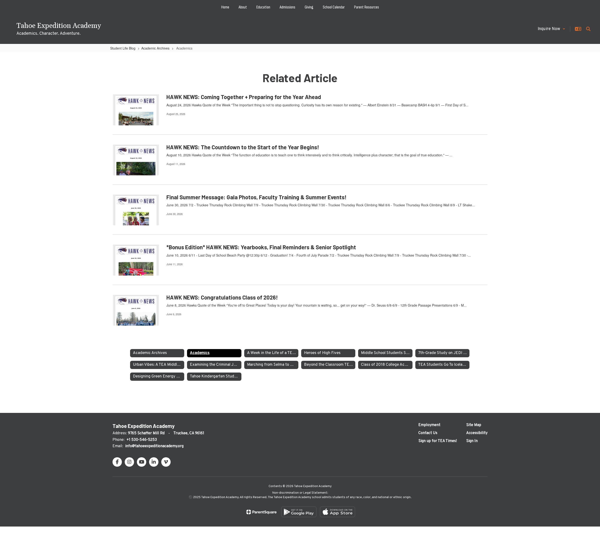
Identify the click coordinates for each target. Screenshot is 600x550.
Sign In (472, 441)
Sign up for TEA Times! (437, 441)
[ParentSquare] (261, 511)
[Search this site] (588, 29)
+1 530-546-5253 (142, 440)
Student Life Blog (122, 48)
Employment (429, 425)
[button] (551, 29)
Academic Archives (155, 48)
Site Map (473, 425)
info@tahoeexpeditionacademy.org (154, 446)
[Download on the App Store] (337, 512)
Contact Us (427, 433)
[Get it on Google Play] (298, 512)
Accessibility (477, 433)
